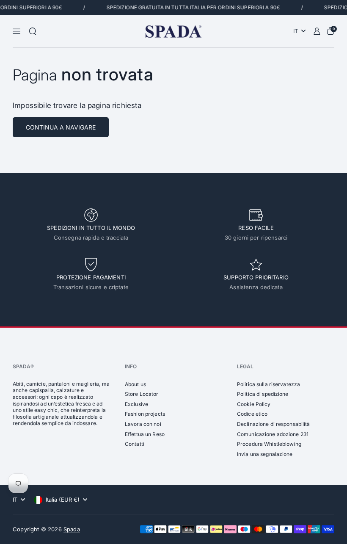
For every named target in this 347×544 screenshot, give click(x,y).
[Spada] (173, 31)
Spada (71, 529)
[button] (32, 31)
